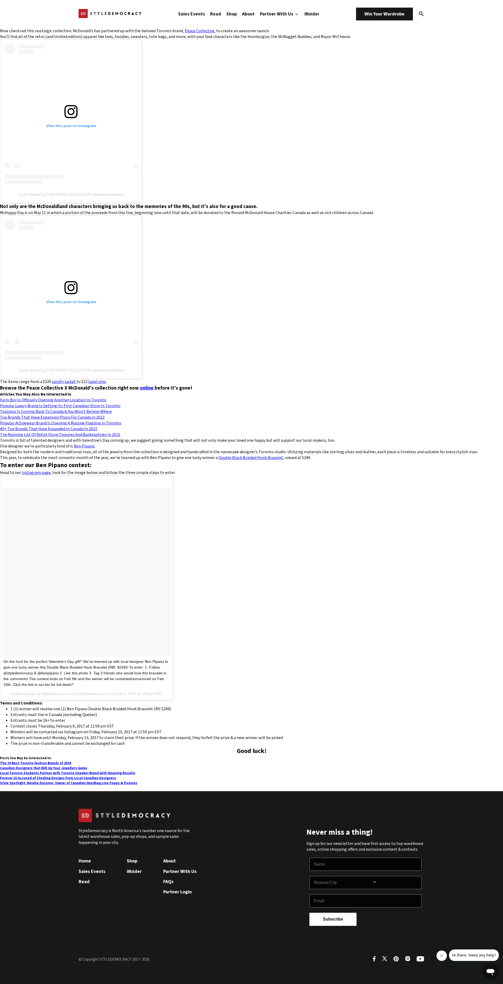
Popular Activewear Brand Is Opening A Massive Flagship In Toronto (60, 423)
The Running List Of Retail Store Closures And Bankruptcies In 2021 (60, 435)
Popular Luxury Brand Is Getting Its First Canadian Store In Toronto (60, 406)
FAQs (168, 881)
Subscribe (333, 919)
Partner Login (177, 892)
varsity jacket (64, 382)
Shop (231, 14)
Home (85, 861)
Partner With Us (277, 14)
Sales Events (191, 14)
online (147, 388)
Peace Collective (199, 31)
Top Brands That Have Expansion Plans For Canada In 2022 (52, 417)
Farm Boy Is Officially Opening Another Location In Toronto (53, 400)
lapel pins (97, 382)
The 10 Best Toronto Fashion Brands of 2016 (35, 763)
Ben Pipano (84, 446)
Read (215, 14)
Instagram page (36, 472)
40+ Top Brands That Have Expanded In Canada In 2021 (48, 429)
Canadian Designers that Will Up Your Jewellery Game (43, 768)
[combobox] (343, 882)
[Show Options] (395, 882)
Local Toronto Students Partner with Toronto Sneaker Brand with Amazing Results (67, 772)
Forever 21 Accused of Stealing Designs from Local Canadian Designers (58, 777)
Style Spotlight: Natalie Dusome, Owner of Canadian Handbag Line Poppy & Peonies (68, 782)
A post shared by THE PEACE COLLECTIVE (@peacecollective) (71, 194)
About (248, 14)
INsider (311, 14)
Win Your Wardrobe (384, 14)
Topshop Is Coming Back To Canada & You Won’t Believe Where (56, 411)
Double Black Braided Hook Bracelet (250, 458)
